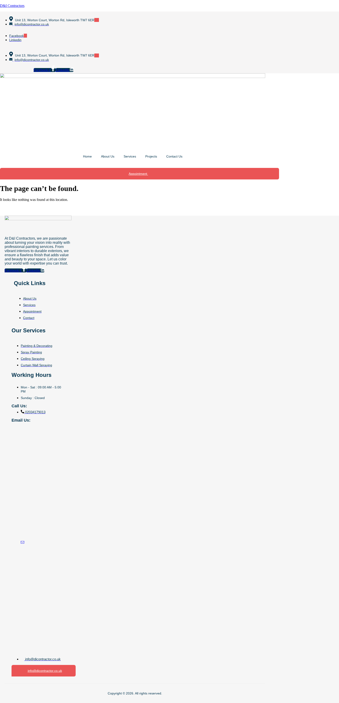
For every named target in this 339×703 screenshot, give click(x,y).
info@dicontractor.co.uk (45, 671)
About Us (107, 156)
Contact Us (174, 156)
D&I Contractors (12, 6)
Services (130, 156)
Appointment (138, 174)
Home (87, 156)
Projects (151, 156)
